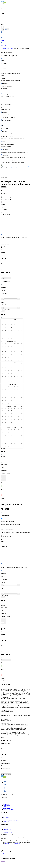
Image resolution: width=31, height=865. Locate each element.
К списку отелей (6, 48)
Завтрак (3, 541)
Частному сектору (7, 832)
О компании (6, 817)
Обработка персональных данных (11, 820)
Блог (4, 806)
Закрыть (3, 863)
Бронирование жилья (8, 809)
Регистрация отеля (8, 830)
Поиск (11, 48)
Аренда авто (6, 808)
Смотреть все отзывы (6, 277)
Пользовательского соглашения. (13, 843)
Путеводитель (6, 805)
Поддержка (6, 804)
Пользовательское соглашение (10, 818)
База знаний (6, 802)
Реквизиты (6, 821)
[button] (2, 165)
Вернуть (3, 861)
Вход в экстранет (7, 829)
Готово (2, 311)
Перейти (3, 853)
